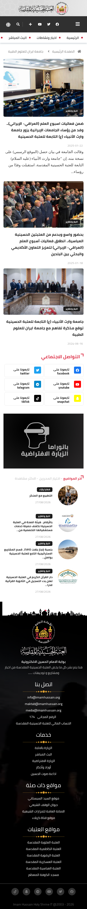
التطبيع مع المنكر (40, 495)
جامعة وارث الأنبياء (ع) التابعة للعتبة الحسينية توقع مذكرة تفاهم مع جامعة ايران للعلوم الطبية (45, 328)
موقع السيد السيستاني (43, 798)
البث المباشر (43, 754)
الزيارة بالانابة (43, 748)
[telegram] (38, 891)
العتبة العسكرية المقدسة (43, 862)
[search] (18, 24)
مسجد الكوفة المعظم (43, 875)
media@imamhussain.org (43, 710)
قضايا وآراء (44, 489)
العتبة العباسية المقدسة (43, 868)
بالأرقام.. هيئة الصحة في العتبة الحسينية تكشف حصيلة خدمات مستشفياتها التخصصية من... (32, 526)
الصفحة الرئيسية (63, 51)
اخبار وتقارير (72, 111)
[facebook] (57, 24)
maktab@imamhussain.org (43, 704)
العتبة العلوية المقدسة (43, 842)
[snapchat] (26, 891)
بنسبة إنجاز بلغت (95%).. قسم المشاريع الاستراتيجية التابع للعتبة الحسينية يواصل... (28, 553)
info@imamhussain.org (43, 697)
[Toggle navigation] (78, 24)
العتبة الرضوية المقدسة (43, 855)
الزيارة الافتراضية (43, 761)
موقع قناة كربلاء (43, 818)
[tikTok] (15, 891)
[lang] (8, 24)
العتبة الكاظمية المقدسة (43, 849)
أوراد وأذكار (43, 767)
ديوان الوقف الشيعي (43, 805)
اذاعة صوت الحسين (43, 774)
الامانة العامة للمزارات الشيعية (43, 811)
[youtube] (40, 24)
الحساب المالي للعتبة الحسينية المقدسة (43, 723)
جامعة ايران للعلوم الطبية (25, 51)
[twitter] (49, 24)
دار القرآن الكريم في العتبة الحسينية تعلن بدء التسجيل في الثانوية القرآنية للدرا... (28, 581)
